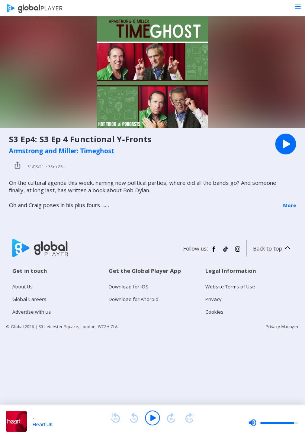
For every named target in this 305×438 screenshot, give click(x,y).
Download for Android (133, 299)
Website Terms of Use (230, 286)
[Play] (152, 418)
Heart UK (43, 424)
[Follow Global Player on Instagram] (237, 252)
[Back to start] (115, 418)
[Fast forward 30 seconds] (171, 418)
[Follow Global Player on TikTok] (226, 252)
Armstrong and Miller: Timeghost (61, 151)
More (289, 205)
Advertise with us (31, 311)
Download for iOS (128, 286)
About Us (22, 286)
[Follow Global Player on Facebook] (214, 252)
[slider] (273, 423)
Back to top (267, 248)
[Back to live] (189, 418)
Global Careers (29, 299)
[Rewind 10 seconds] (133, 418)
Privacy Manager (282, 326)
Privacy (213, 299)
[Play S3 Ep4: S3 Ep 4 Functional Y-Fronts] (285, 144)
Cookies (214, 311)
